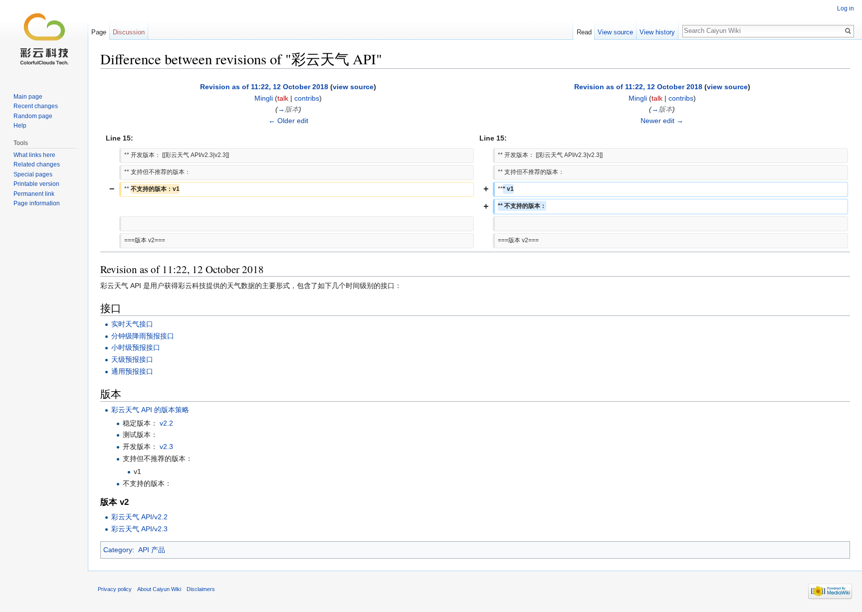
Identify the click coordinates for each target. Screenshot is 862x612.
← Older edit (288, 121)
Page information (36, 203)
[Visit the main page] (44, 40)
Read (584, 32)
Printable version (36, 183)
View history (657, 32)
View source (615, 32)
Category (117, 550)
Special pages (32, 174)
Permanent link (33, 193)
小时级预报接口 (135, 347)
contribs (306, 98)
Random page (32, 116)
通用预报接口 (132, 371)
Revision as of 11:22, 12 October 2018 (264, 87)
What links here (34, 155)
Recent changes (35, 106)
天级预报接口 (132, 359)
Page (98, 32)
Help (19, 125)
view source (353, 87)
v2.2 (166, 423)
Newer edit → (662, 121)
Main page (27, 96)
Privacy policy (115, 589)
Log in (845, 8)
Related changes (36, 164)
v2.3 (166, 447)
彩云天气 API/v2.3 (139, 529)
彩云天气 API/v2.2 (139, 517)
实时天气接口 (132, 324)
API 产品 (151, 550)
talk (282, 98)
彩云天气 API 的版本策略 (150, 410)
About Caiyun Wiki (159, 589)
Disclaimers (201, 589)
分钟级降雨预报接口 (142, 336)
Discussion (129, 32)
